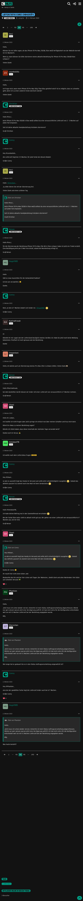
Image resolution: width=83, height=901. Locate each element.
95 (23, 27)
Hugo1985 (41, 308)
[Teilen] (79, 24)
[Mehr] (79, 42)
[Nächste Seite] (36, 27)
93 (15, 27)
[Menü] (80, 4)
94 (19, 27)
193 (31, 27)
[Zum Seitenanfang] (79, 898)
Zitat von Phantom (14, 640)
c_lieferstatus (6, 884)
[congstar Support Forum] (7, 4)
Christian (12, 183)
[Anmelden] (74, 4)
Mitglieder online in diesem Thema (16, 891)
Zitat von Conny (13, 548)
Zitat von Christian (14, 198)
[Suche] (69, 4)
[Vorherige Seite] (4, 27)
